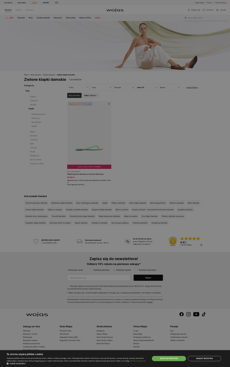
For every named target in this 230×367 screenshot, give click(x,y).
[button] (77, 363)
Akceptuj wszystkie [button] (169, 358)
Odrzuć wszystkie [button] (204, 358)
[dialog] (115, 183)
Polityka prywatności (138, 361)
